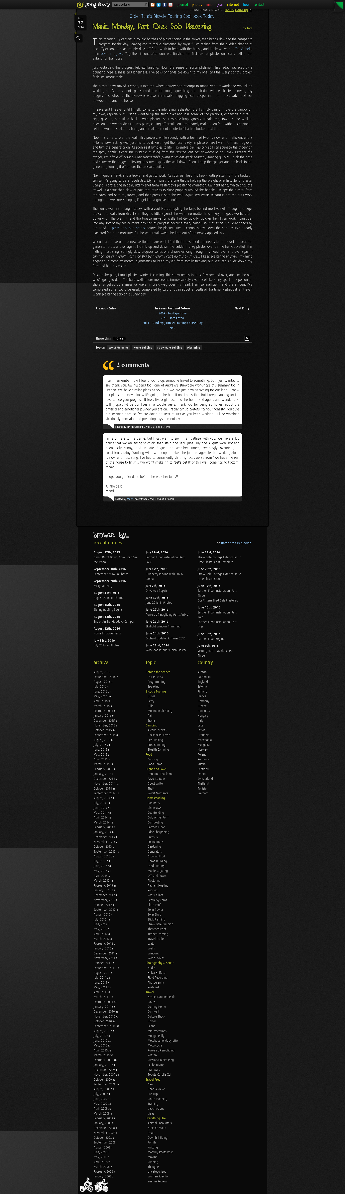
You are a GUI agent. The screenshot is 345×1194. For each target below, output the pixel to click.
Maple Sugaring (158, 871)
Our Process (155, 677)
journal (183, 5)
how (246, 5)
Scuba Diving (156, 1065)
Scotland (203, 769)
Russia (202, 764)
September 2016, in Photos (111, 574)
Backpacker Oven (159, 735)
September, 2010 (105, 1026)
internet (233, 5)
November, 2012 (105, 900)
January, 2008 (103, 1176)
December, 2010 (105, 1012)
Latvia (201, 730)
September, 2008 (105, 1142)
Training (153, 1104)
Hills (150, 706)
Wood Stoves (156, 958)
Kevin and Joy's (111, 54)
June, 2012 (101, 924)
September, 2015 (105, 735)
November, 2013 (105, 842)
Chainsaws (154, 808)
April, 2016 (101, 701)
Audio (151, 968)
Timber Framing (158, 934)
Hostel (152, 1021)
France (202, 696)
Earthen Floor (156, 827)
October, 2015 (103, 730)
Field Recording (158, 978)
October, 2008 (103, 1138)
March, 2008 (102, 1167)
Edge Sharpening (158, 832)
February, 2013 (104, 886)
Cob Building (156, 813)
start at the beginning (236, 543)
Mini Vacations (157, 1031)
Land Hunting (156, 866)
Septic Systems (157, 900)
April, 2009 (101, 1109)
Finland (202, 692)
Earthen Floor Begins (211, 639)
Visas (151, 1114)
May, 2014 (101, 813)
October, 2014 (103, 789)
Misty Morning (103, 586)
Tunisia (202, 789)
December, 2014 (105, 779)
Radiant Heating (158, 886)
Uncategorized (157, 1172)
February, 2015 (104, 769)
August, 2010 (102, 1031)
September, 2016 (105, 677)
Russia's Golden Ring (161, 1060)
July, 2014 (100, 803)
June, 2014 (101, 808)
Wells (151, 948)
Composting (155, 822)
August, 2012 (102, 915)
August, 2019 (102, 672)
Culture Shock (156, 1017)
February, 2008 (104, 1172)
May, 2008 (101, 1157)
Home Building (143, 347)
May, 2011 (101, 987)
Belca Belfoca (157, 973)
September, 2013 (105, 852)
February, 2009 (104, 1118)
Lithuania (203, 735)
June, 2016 (101, 692)
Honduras (204, 711)
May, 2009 (101, 1104)
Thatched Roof (157, 929)
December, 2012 (105, 895)
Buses (151, 696)
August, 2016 (102, 682)
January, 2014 (103, 832)
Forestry (153, 837)
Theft (151, 789)
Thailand (203, 784)
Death (151, 1133)
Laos (200, 725)
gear (219, 5)
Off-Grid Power (157, 876)
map (209, 5)
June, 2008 (101, 1152)
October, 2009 (103, 1080)
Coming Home (157, 1007)
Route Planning (157, 1099)
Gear (151, 1084)
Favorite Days (156, 779)
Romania (203, 759)
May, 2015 (101, 755)
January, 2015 (103, 774)
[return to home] (94, 4)
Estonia (202, 687)
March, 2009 (102, 1114)
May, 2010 (101, 1045)
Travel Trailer (156, 939)
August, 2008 (102, 1147)
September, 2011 (105, 968)
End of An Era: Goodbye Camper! (114, 622)
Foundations (155, 842)
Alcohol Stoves (157, 730)
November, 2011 (105, 958)
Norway (203, 750)
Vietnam (203, 793)
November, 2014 (105, 784)
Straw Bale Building (169, 347)
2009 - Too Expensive (172, 313)
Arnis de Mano (157, 1128)
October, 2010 (103, 1021)
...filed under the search (219, 10)
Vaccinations (156, 1109)
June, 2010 (101, 1041)
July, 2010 (100, 1036)
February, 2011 (104, 1002)
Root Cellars (155, 895)
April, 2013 (101, 876)
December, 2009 (105, 1070)
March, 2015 (102, 764)
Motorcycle (155, 1045)
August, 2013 (102, 856)
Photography (156, 983)
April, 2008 (101, 1162)
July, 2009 (100, 1094)
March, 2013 (102, 881)
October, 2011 (103, 963)
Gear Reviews (156, 1089)
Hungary (203, 716)
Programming (156, 682)
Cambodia (204, 677)
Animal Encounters (160, 1123)
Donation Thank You (160, 774)
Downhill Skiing (158, 1138)
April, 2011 (101, 992)
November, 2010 (105, 1017)
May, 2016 (101, 696)
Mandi (130, 499)
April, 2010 (101, 1050)
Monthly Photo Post (160, 1152)
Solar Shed (154, 915)
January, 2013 (103, 890)
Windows (154, 953)
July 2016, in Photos (106, 645)
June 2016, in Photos (159, 603)
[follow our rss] (153, 5)
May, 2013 (101, 871)
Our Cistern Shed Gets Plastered (218, 600)
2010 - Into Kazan (172, 318)
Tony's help (243, 49)
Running (153, 1162)
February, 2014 (104, 827)
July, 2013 (100, 861)
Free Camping (157, 745)
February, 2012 (104, 944)
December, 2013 (105, 837)
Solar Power (155, 910)
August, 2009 (102, 1089)
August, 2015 (102, 740)
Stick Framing (156, 920)
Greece (202, 706)
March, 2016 (102, 706)
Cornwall (153, 1012)
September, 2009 (105, 1084)
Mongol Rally (156, 1036)
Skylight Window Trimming (163, 626)
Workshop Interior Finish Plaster (166, 650)
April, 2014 (101, 817)
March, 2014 (102, 822)
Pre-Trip (153, 1094)
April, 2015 (101, 759)
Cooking (153, 759)
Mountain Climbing (160, 711)
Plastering (193, 347)
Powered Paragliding (161, 1050)
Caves (151, 1002)
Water (152, 944)
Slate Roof (154, 905)
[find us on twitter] (159, 5)
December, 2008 (105, 1128)
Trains (151, 721)
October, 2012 (103, 905)
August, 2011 (102, 973)
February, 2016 (104, 711)
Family (152, 1142)
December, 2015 (105, 721)
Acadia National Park (161, 997)
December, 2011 (105, 953)
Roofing (153, 890)
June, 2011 (101, 983)
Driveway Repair (156, 591)
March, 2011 (102, 997)
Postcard (153, 987)
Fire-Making (155, 740)
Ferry (151, 701)
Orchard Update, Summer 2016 (165, 638)
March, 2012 (102, 939)
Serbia (202, 774)
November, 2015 (105, 725)
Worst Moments (118, 347)
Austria (202, 672)
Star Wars (154, 1070)
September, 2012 (105, 910)
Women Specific (158, 1176)
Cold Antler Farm (158, 817)
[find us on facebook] (165, 5)
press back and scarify (128, 228)
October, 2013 (103, 847)
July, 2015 (100, 745)
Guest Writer (156, 784)
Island (151, 1026)
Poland (202, 755)
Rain (150, 716)
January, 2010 (103, 1065)
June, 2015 (101, 750)
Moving (152, 1157)
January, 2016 (103, 716)
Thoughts (153, 1167)
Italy (200, 721)
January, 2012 (103, 948)
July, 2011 (100, 978)
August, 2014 (102, 798)
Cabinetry (154, 803)
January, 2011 (103, 1007)
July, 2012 (100, 920)
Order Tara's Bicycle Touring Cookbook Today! (173, 16)
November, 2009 (105, 1075)
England (203, 682)
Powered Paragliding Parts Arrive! (167, 615)
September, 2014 (105, 793)
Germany (203, 701)
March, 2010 (102, 1055)
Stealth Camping (158, 750)
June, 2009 (101, 1099)
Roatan (152, 1055)
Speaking (153, 687)
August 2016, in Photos (108, 598)
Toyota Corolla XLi (159, 1075)
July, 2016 (100, 687)
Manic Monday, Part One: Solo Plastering (152, 26)
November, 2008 (105, 1133)
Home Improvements (107, 633)
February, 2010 (104, 1060)
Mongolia (204, 745)
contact (259, 5)
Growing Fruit (156, 856)
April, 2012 (101, 934)
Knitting (153, 1147)
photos (197, 5)
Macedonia (205, 740)
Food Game (155, 764)
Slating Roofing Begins (108, 610)
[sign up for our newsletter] (170, 5)
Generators (155, 852)
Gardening (154, 847)
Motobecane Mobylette (163, 1041)
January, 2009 (103, 1123)
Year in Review (157, 1181)
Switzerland (205, 779)
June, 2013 (101, 866)
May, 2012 (101, 929)
